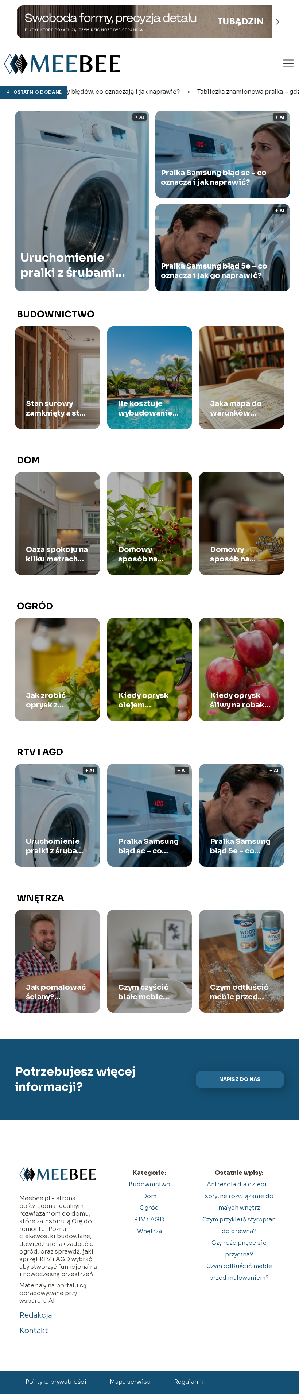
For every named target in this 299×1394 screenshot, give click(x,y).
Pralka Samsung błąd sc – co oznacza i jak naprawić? (214, 177)
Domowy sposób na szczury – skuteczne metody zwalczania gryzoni (231, 554)
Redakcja (35, 1315)
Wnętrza (40, 898)
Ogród (35, 606)
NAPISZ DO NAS (240, 1079)
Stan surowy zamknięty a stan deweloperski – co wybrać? (57, 408)
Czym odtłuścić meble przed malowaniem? (239, 992)
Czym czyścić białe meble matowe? (143, 992)
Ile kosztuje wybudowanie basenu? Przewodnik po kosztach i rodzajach (147, 408)
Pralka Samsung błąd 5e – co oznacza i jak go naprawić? (214, 271)
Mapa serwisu (130, 1382)
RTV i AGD (40, 752)
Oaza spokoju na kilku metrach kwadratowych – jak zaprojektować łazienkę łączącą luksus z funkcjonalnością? (57, 554)
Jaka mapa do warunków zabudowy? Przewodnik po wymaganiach (239, 408)
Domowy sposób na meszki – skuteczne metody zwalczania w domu (143, 554)
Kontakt (33, 1330)
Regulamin (190, 1382)
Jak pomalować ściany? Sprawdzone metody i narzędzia (56, 992)
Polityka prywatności (56, 1382)
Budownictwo (55, 314)
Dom (28, 460)
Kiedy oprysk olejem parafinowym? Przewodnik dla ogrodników (148, 700)
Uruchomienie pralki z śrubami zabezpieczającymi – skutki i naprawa (76, 265)
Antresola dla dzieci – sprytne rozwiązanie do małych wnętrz (239, 1196)
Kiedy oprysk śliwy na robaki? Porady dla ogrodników (241, 700)
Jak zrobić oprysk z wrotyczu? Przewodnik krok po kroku (52, 700)
